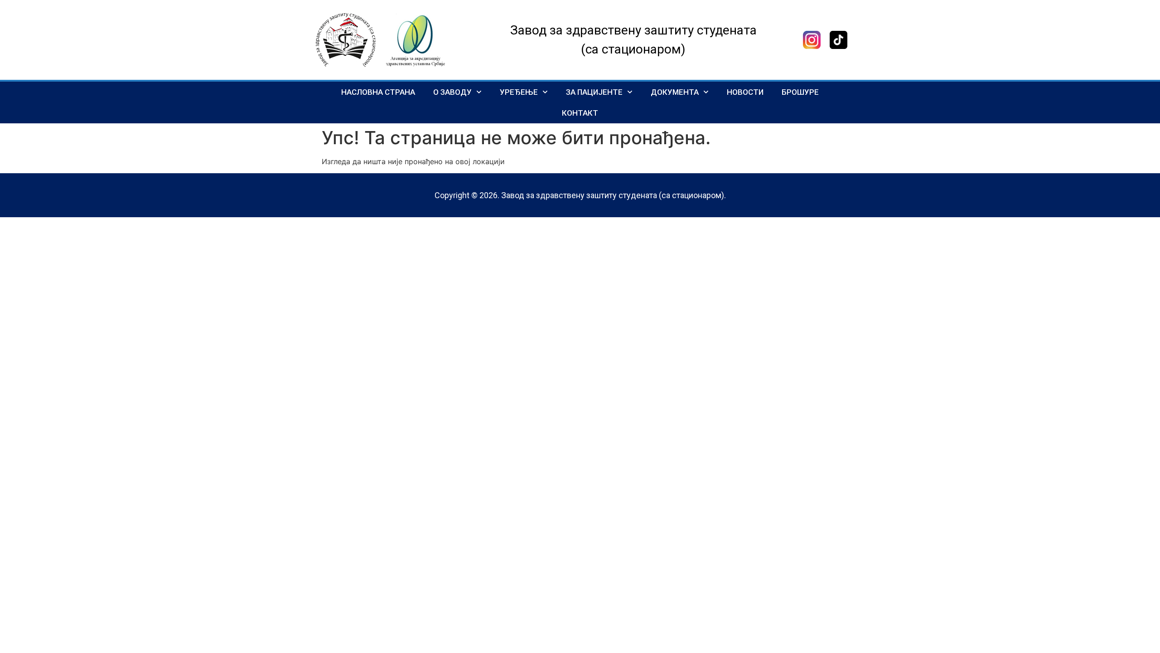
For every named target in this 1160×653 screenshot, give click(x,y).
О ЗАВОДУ (452, 92)
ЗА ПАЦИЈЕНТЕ (594, 92)
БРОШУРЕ (800, 92)
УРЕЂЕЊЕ (519, 92)
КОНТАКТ (580, 112)
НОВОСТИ (745, 92)
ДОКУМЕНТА (675, 92)
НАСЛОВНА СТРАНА (378, 92)
